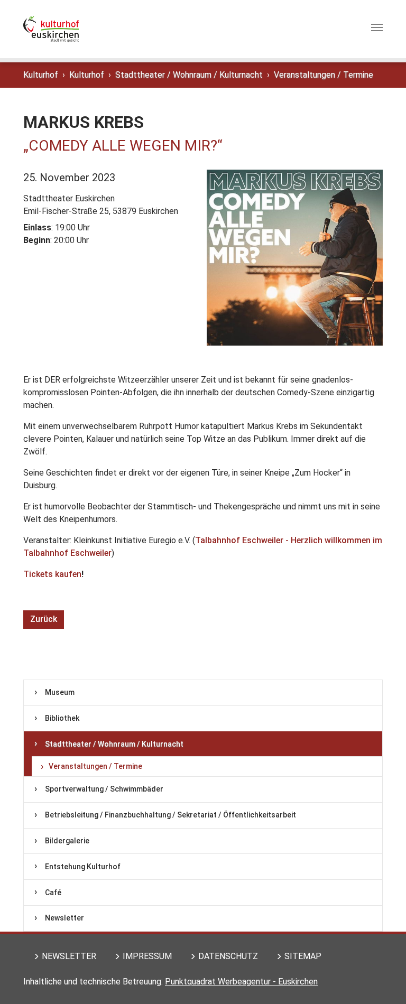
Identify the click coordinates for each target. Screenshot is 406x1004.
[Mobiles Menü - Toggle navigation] (377, 29)
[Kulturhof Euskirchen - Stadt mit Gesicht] (51, 29)
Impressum (147, 956)
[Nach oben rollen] (382, 980)
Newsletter (69, 956)
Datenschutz (228, 956)
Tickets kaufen (52, 574)
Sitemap (302, 956)
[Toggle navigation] (377, 27)
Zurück (43, 619)
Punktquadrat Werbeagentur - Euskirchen (241, 982)
